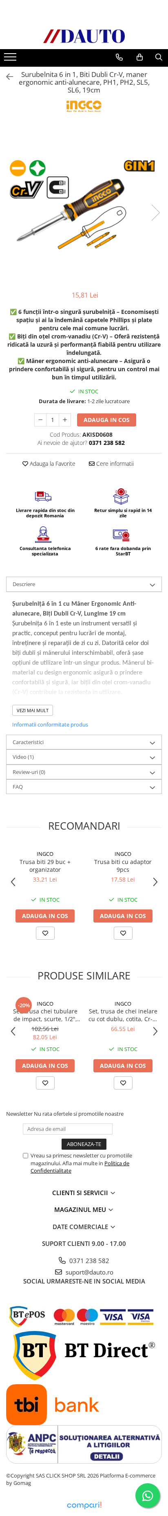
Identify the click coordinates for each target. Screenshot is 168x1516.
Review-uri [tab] (29, 772)
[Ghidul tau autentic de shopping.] (84, 1505)
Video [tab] (23, 756)
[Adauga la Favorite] (45, 933)
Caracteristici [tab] (28, 742)
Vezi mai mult (33, 710)
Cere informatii (114, 463)
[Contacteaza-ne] (119, 57)
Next (155, 212)
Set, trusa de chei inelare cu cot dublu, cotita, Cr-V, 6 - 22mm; (122, 1015)
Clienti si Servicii (81, 1193)
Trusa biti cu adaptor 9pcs (123, 865)
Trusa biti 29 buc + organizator (45, 865)
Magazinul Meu (81, 1209)
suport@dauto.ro (88, 1272)
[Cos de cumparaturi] (139, 57)
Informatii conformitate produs (50, 724)
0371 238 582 (88, 1261)
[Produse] (11, 59)
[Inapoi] (6, 76)
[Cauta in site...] (159, 57)
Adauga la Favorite (51, 463)
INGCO (45, 853)
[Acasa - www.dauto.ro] (84, 36)
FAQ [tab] (18, 786)
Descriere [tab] (24, 584)
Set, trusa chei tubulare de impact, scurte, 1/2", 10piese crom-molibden (45, 1015)
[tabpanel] (84, 204)
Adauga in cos (107, 420)
